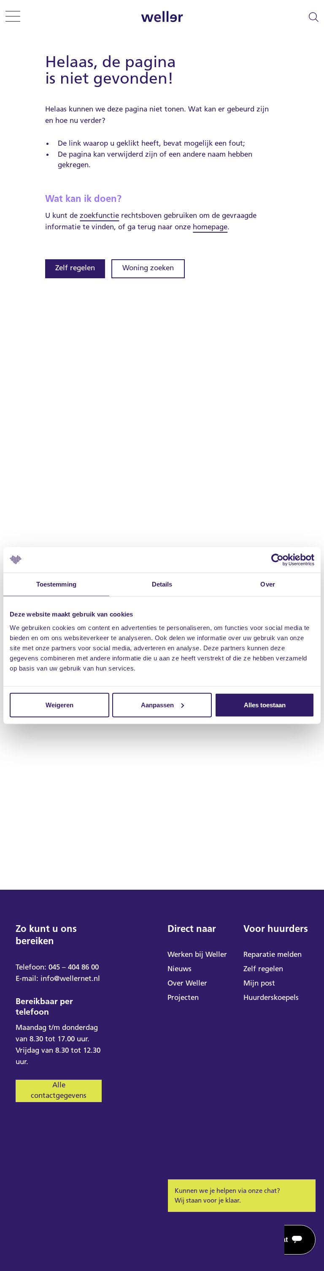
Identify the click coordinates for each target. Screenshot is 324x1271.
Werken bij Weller (197, 954)
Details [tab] (162, 584)
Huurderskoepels (271, 997)
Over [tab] (267, 584)
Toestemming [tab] (56, 584)
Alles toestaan (265, 704)
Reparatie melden (272, 954)
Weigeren (59, 704)
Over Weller (187, 983)
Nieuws (179, 968)
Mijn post (259, 983)
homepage (210, 227)
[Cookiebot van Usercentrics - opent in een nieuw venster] (277, 560)
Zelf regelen (75, 267)
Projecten (183, 997)
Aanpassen (157, 704)
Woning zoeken (148, 267)
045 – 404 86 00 (74, 967)
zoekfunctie (99, 215)
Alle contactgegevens (58, 1090)
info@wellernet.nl (70, 978)
